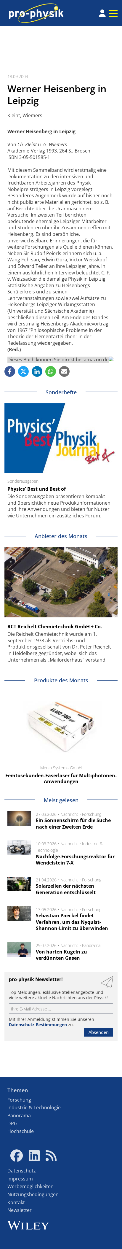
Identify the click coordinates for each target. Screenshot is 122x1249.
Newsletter (19, 1210)
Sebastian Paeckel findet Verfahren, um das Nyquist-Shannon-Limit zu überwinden (72, 922)
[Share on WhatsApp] (50, 371)
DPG (12, 1123)
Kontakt (16, 1202)
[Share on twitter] (23, 371)
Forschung (91, 814)
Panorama (91, 945)
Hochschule (20, 1131)
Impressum (20, 1178)
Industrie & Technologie (34, 1107)
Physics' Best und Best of (36, 489)
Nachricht (69, 814)
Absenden (99, 1032)
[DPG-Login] (102, 13)
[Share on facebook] (9, 371)
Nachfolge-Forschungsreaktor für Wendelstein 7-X (75, 859)
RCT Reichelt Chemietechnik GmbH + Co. (54, 626)
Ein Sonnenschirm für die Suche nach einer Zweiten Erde (73, 823)
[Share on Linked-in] (37, 371)
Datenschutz (21, 1170)
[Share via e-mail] (64, 371)
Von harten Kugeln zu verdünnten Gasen (61, 955)
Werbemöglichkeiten (30, 1186)
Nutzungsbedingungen (33, 1194)
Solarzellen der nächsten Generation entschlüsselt (66, 889)
